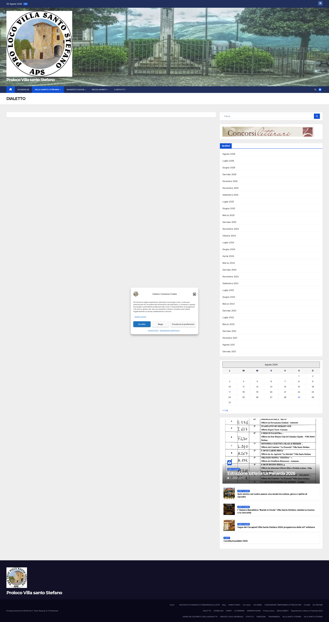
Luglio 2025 (228, 201)
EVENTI (229, 611)
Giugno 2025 (228, 208)
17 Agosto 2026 (237, 478)
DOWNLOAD (218, 611)
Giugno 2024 (228, 249)
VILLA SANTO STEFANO (47, 89)
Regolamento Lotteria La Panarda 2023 (307, 611)
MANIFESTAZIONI (76, 89)
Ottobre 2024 (229, 235)
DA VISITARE (318, 605)
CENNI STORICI (234, 605)
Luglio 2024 (228, 242)
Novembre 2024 (230, 229)
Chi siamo (247, 605)
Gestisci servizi (140, 317)
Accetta (141, 324)
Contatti (307, 605)
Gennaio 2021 (229, 351)
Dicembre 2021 (229, 338)
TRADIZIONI (261, 617)
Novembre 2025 (230, 188)
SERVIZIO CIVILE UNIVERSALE (231, 617)
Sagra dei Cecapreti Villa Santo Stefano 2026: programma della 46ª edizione (276, 527)
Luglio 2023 (228, 290)
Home (172, 605)
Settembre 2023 (230, 283)
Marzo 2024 (228, 263)
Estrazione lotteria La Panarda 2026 (261, 473)
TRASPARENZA (274, 617)
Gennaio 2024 (229, 269)
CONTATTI (119, 89)
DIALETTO (207, 611)
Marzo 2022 (228, 324)
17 (230, 392)
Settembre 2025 (230, 195)
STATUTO (250, 617)
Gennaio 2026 (229, 174)
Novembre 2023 (230, 276)
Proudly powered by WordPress (19, 611)
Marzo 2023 (228, 304)
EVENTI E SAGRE (233, 469)
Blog (224, 605)
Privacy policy (268, 611)
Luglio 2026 (228, 160)
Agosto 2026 (228, 154)
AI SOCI (226, 538)
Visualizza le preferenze (183, 324)
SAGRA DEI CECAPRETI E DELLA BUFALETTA (200, 617)
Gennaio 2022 (229, 331)
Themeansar (53, 611)
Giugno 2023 (228, 297)
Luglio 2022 (228, 317)
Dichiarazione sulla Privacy (170, 330)
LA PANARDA (239, 611)
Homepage (23, 89)
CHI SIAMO (257, 605)
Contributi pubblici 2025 (235, 541)
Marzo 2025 (228, 215)
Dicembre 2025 (230, 181)
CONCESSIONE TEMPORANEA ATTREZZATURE (282, 605)
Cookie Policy (153, 330)
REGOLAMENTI (99, 89)
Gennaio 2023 (229, 310)
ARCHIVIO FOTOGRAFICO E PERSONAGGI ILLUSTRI (199, 605)
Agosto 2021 (228, 344)
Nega (160, 324)
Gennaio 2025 (229, 222)
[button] (194, 294)
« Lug (225, 410)
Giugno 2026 (228, 167)
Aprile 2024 (228, 256)
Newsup (42, 611)
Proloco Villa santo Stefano (30, 79)
